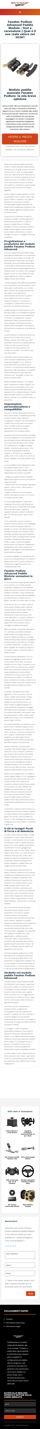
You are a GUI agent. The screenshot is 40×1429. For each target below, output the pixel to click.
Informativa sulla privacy (15, 1323)
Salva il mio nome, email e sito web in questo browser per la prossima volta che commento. (19, 1283)
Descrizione (4, 159)
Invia (30, 1293)
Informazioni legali (13, 1326)
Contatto (9, 1319)
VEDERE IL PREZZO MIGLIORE (20, 139)
